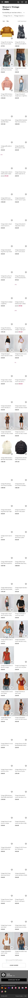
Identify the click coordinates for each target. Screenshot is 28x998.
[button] (2, 988)
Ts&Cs (25, 996)
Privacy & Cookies (19, 996)
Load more (14, 965)
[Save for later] (12, 38)
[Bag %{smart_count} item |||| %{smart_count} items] (26, 2)
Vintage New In (8, 16)
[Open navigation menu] (2, 2)
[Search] (18, 2)
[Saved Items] (22, 2)
